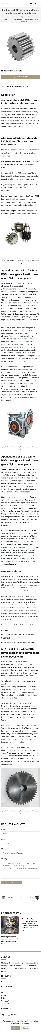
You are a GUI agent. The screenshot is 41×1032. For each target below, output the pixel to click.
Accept (15, 1028)
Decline (25, 1028)
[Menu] (39, 4)
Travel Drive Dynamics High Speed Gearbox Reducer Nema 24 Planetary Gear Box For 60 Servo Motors (30, 923)
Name (3, 830)
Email (3, 839)
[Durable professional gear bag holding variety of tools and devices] (10, 925)
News (3, 995)
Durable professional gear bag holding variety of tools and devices (10, 939)
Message (4, 859)
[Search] (35, 4)
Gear (2, 944)
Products (4, 992)
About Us (5, 1004)
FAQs (3, 998)
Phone (3, 849)
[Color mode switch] (31, 4)
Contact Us (5, 1001)
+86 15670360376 (14, 1015)
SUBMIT (11, 882)
